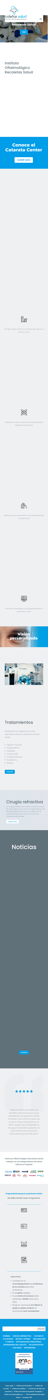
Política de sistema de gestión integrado (28, 1391)
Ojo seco (17, 1348)
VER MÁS (24, 232)
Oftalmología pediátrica (28, 1342)
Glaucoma (8, 1339)
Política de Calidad (18, 1388)
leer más (10, 916)
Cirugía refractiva (24, 802)
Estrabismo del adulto (14, 1345)
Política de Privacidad (24, 1386)
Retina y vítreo (23, 1339)
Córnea (6, 1336)
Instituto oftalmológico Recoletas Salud (23, 23)
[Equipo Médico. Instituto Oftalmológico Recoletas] (24, 308)
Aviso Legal (9, 1386)
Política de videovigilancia (13, 1394)
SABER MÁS (23, 160)
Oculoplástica (36, 1345)
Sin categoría (26, 903)
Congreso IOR (27, 1397)
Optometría (30, 1348)
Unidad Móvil (14, 905)
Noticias (12, 903)
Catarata (39, 1336)
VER (24, 32)
